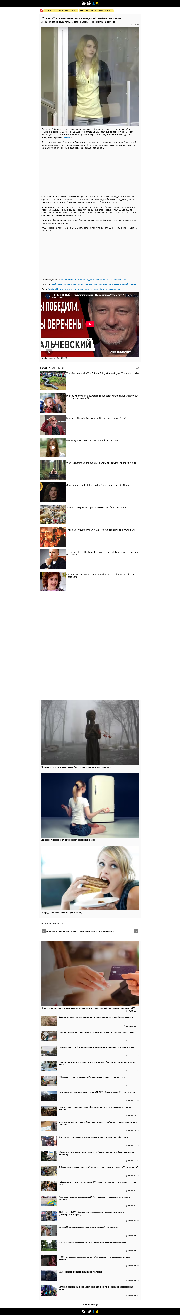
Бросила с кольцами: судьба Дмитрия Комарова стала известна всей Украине (98, 284)
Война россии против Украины (61, 11)
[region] (90, 171)
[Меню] (4, 3)
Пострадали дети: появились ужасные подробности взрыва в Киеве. (89, 289)
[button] (44, 931)
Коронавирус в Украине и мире (96, 11)
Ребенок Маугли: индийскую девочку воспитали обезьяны (97, 279)
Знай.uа (65, 279)
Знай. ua (56, 284)
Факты (67, 137)
